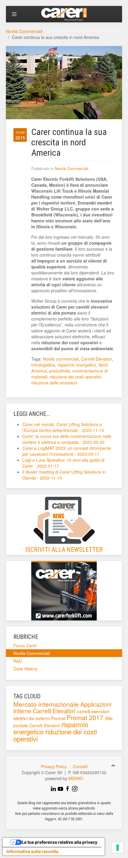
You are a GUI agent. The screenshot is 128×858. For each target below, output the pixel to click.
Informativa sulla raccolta (32, 851)
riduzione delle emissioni (54, 383)
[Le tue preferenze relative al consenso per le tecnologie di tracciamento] (117, 847)
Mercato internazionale (46, 704)
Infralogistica (43, 365)
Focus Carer (25, 645)
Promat (59, 718)
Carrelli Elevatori (96, 359)
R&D (17, 661)
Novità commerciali (61, 359)
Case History (25, 669)
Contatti (80, 766)
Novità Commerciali (24, 31)
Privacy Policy (54, 766)
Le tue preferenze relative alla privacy (59, 842)
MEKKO (75, 778)
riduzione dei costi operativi (75, 377)
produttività (59, 371)
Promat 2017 (86, 717)
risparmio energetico (76, 365)
